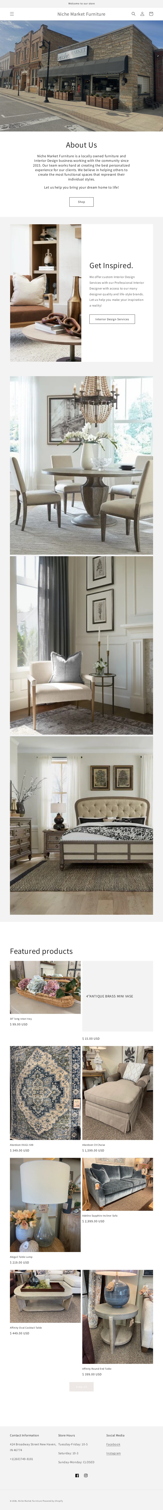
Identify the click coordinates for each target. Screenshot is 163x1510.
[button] (12, 14)
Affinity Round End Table (96, 1368)
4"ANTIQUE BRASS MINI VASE (109, 996)
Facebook (113, 1444)
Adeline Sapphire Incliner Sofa (100, 1215)
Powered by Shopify (53, 1500)
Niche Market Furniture (30, 1500)
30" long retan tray (21, 1018)
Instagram (113, 1453)
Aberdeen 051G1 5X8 (21, 1145)
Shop (81, 202)
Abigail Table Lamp (21, 1257)
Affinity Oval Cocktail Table (26, 1327)
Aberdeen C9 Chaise (93, 1145)
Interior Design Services (112, 319)
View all (81, 1387)
